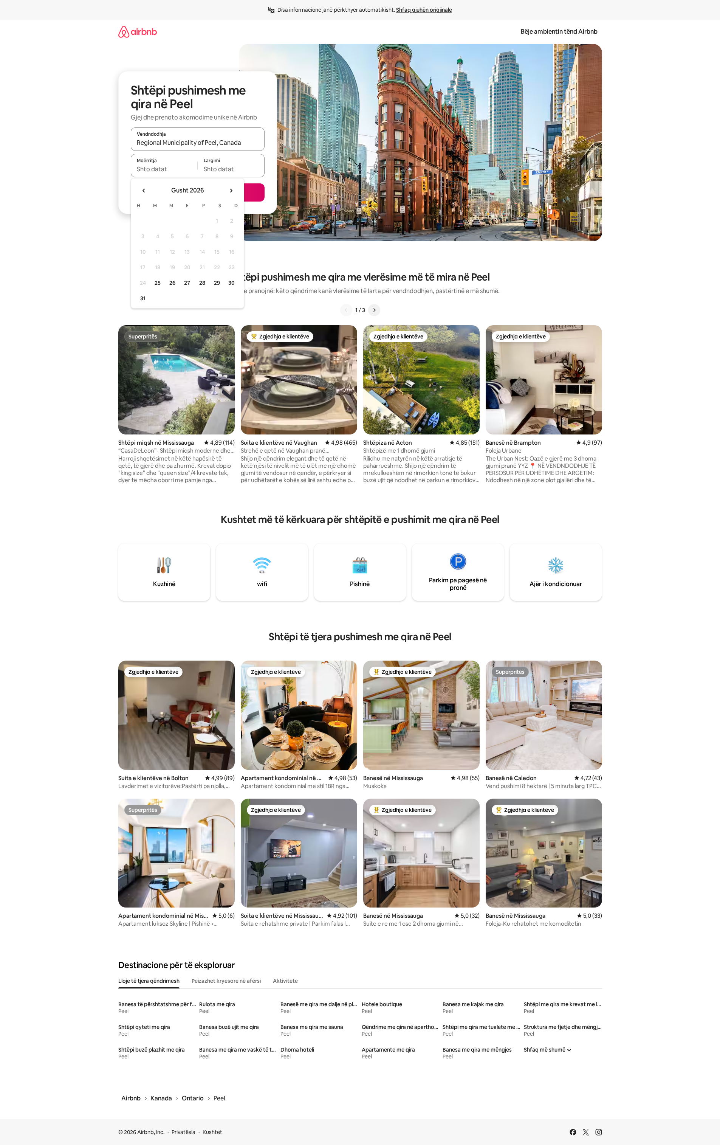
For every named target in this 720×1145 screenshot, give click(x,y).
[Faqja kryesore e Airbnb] (137, 31)
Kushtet (212, 1132)
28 (202, 282)
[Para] (374, 310)
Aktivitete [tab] (285, 980)
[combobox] (198, 142)
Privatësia (183, 1132)
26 (172, 282)
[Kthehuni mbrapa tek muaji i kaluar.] (144, 190)
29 (217, 282)
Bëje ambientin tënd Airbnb (559, 32)
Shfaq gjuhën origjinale (424, 9)
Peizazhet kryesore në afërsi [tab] (226, 980)
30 (231, 282)
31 (143, 298)
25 (158, 282)
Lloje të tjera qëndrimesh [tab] (149, 980)
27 (187, 282)
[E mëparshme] (346, 310)
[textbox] (164, 169)
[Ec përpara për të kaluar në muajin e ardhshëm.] (231, 190)
